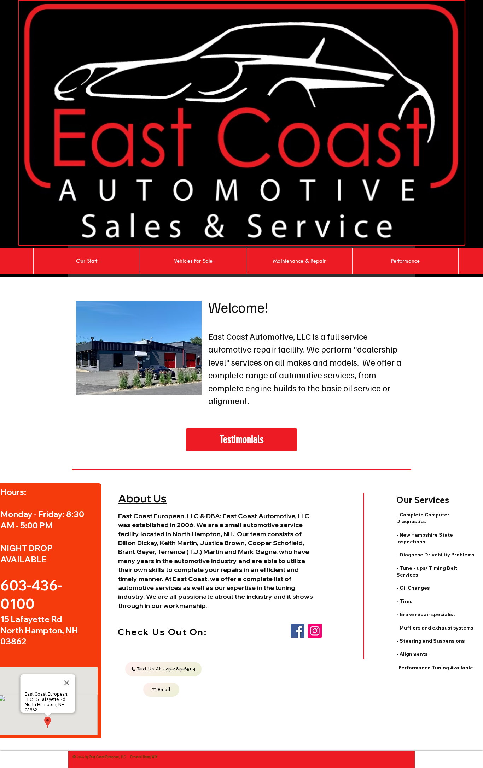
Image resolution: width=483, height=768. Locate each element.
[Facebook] (297, 631)
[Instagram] (315, 631)
